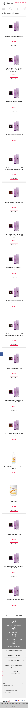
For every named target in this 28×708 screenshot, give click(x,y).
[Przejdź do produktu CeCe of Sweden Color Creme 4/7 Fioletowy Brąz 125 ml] (14, 557)
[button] (3, 8)
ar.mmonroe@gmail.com (14, 673)
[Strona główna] (7, 4)
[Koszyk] (24, 8)
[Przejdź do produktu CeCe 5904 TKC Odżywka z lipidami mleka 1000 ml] (14, 458)
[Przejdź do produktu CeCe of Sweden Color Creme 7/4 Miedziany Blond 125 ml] (14, 591)
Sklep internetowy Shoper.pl (7, 685)
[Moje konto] (17, 8)
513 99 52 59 (15, 671)
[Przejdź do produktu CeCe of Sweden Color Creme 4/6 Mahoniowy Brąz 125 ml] (14, 92)
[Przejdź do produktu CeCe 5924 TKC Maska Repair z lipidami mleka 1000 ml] (14, 491)
